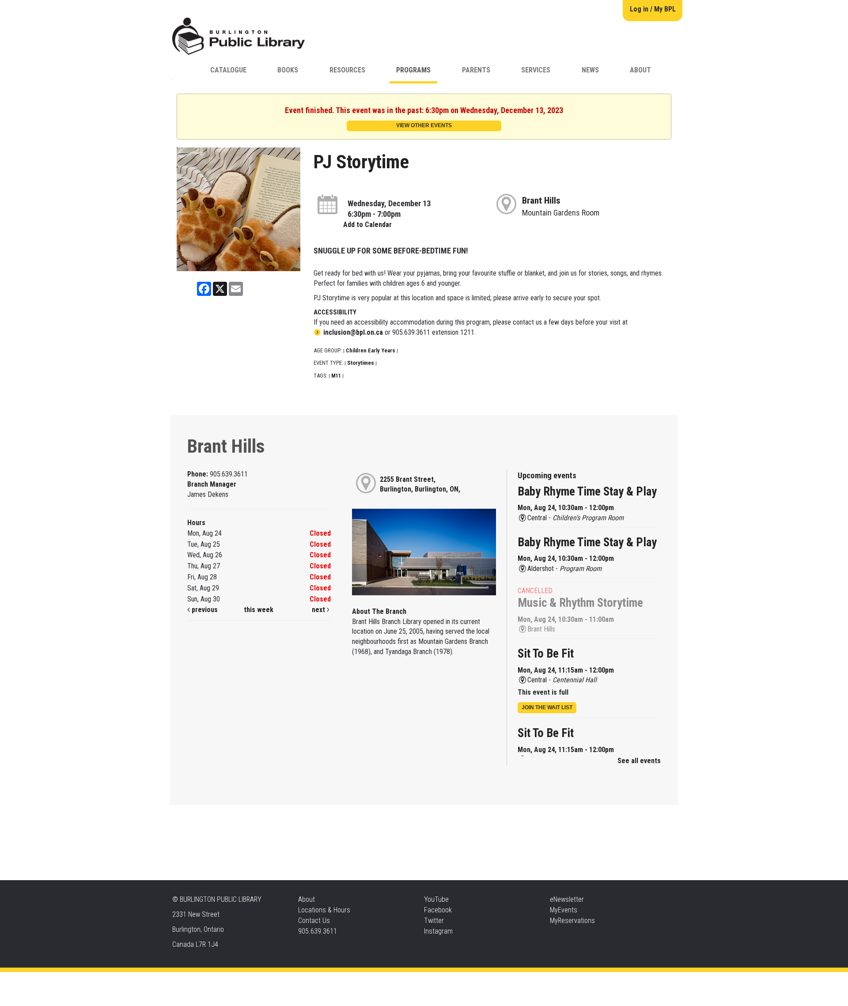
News (590, 70)
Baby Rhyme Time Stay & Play (587, 491)
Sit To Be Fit (546, 654)
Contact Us (314, 920)
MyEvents (563, 910)
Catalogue (228, 70)
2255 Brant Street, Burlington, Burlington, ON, (420, 484)
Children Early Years (370, 350)
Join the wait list (547, 707)
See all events (639, 760)
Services (535, 70)
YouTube (436, 899)
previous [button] (204, 609)
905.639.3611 (317, 931)
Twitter (434, 920)
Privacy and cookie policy (388, 980)
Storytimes (360, 362)
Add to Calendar (367, 224)
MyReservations (572, 920)
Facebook (438, 910)
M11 (336, 375)
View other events (424, 125)
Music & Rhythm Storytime (580, 603)
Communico (477, 980)
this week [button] (258, 609)
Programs (413, 70)
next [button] (319, 609)
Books (287, 70)
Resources (347, 70)
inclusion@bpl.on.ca (353, 332)
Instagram (438, 931)
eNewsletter (567, 899)
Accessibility (442, 980)
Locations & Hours (324, 910)
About (640, 70)
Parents (476, 70)
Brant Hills (541, 200)
